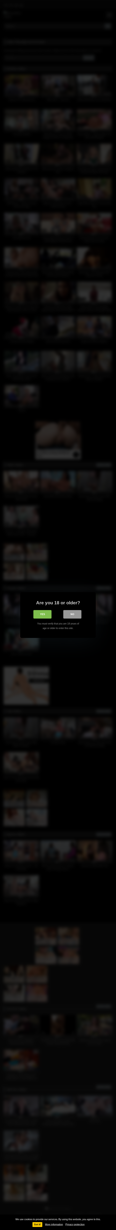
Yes (42, 614)
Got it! (37, 1224)
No (72, 614)
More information (54, 1224)
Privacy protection (75, 1224)
